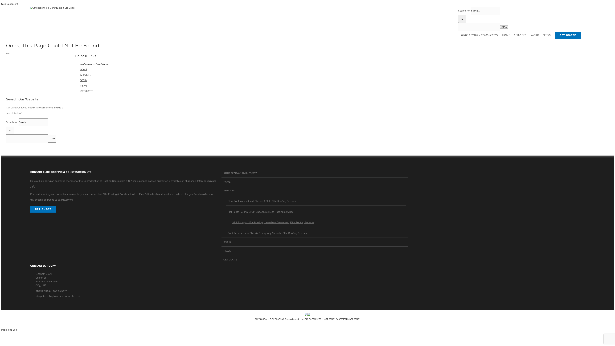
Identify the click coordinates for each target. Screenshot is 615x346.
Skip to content (9, 4)
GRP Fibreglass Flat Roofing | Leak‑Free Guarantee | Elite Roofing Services (273, 222)
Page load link (9, 329)
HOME (83, 69)
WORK (83, 80)
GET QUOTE (86, 91)
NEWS (83, 85)
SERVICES (85, 75)
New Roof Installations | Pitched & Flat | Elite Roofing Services (262, 201)
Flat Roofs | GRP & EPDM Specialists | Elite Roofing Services (260, 211)
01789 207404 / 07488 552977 (95, 64)
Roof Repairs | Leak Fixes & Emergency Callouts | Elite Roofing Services (267, 233)
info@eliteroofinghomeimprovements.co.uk (58, 296)
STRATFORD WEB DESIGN (349, 319)
